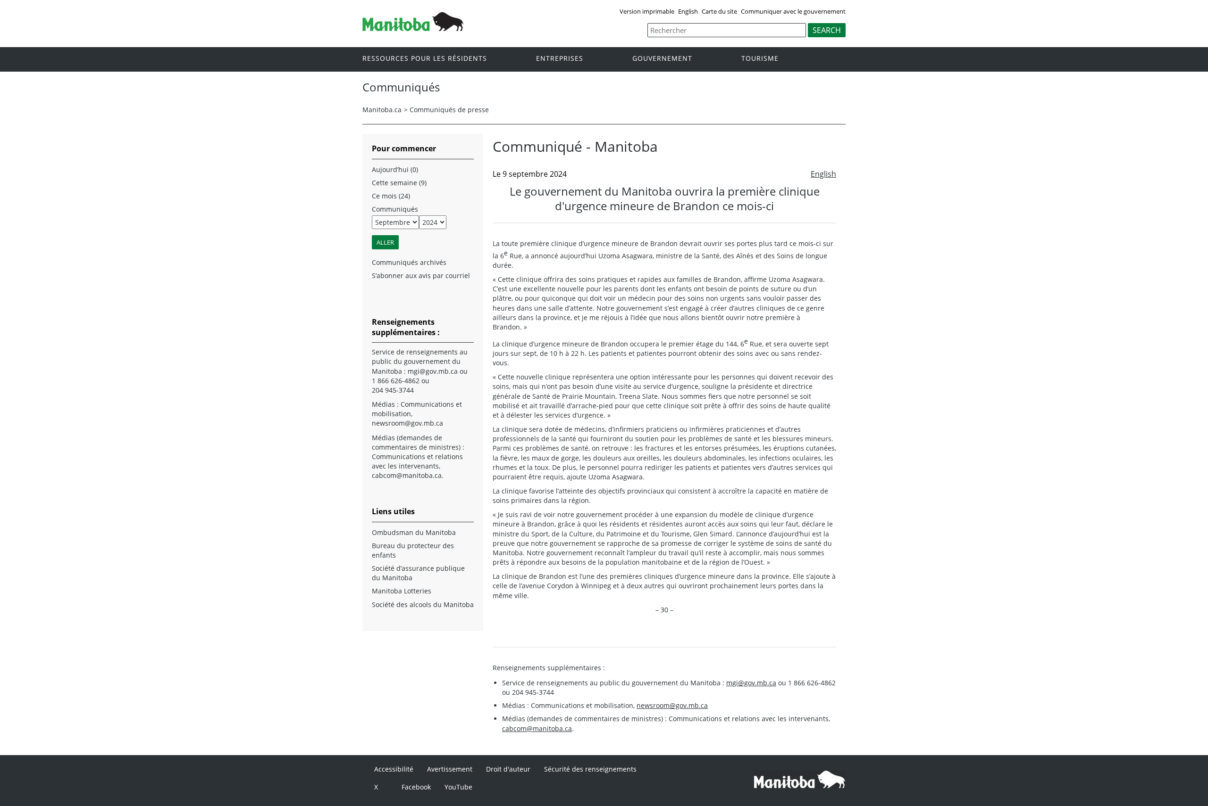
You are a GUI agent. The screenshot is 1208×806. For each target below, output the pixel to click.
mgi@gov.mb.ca (751, 682)
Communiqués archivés (409, 262)
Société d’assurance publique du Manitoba (418, 573)
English (688, 11)
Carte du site (719, 11)
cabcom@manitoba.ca (537, 728)
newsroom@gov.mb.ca (672, 705)
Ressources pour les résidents (424, 58)
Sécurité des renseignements (590, 769)
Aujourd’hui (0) (395, 169)
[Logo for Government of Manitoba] (412, 28)
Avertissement (449, 769)
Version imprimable (647, 11)
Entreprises (559, 58)
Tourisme (760, 58)
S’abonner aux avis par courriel (421, 275)
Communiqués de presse (449, 109)
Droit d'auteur (508, 769)
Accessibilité (393, 769)
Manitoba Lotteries (401, 590)
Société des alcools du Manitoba (423, 604)
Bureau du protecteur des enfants (413, 550)
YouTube (458, 786)
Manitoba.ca (382, 109)
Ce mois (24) (391, 195)
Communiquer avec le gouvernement (793, 11)
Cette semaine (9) (399, 182)
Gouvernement (662, 58)
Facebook (416, 786)
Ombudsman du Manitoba (414, 532)
